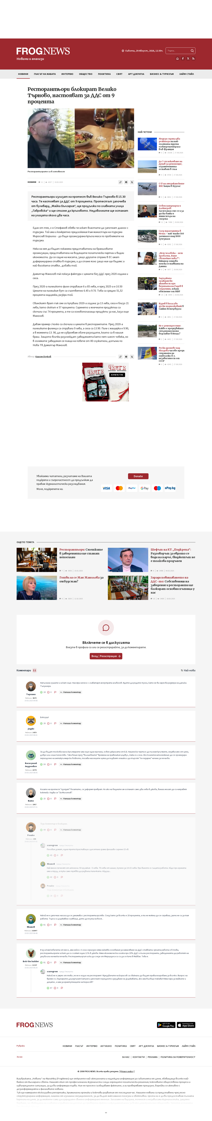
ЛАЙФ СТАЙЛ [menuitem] (186, 74)
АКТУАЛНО (106, 1046)
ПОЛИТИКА (121, 1046)
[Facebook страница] (183, 58)
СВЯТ (133, 1046)
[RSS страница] (193, 58)
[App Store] (186, 1025)
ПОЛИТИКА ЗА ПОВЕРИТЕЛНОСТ (178, 1057)
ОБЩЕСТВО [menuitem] (85, 74)
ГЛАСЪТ (79, 1046)
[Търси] (192, 50)
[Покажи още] (106, 1112)
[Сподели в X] (132, 182)
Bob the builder (31, 961)
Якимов (51, 864)
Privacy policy (126, 1071)
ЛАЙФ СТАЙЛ (188, 1046)
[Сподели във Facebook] (126, 182)
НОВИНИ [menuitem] (23, 74)
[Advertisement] (106, 19)
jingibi (31, 728)
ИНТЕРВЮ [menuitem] (67, 74)
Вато (31, 800)
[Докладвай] (55, 692)
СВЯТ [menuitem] (119, 74)
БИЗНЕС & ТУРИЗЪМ (168, 1046)
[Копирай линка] (120, 182)
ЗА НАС (126, 1057)
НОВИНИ (32, 182)
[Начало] (178, 58)
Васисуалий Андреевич (31, 765)
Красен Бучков (43, 356)
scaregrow (52, 845)
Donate (138, 476)
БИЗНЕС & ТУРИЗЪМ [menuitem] (162, 74)
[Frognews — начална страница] (35, 1024)
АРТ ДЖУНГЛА (146, 1046)
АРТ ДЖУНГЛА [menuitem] (136, 74)
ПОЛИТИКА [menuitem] (104, 74)
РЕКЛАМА (153, 1057)
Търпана (31, 694)
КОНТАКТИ (139, 1057)
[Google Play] (166, 1025)
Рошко (31, 835)
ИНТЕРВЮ (91, 1046)
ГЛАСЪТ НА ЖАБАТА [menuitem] (45, 74)
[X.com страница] (188, 58)
